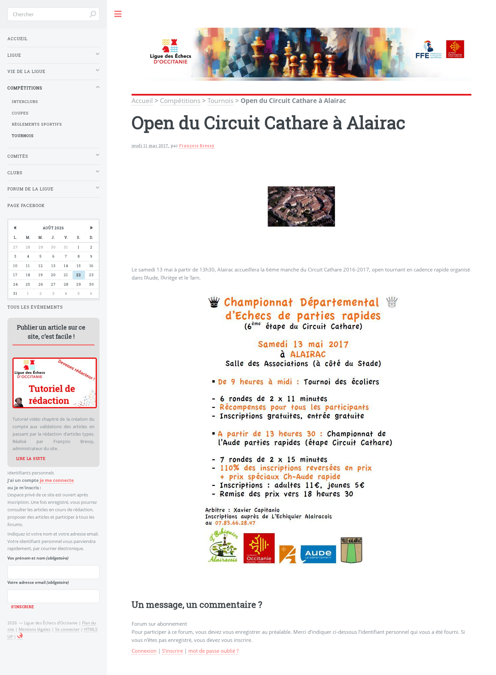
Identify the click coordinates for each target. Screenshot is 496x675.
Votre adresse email (38, 582)
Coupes (20, 113)
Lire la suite (31, 458)
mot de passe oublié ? (213, 650)
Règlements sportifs (37, 124)
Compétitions (180, 100)
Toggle (118, 14)
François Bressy (196, 145)
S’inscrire (172, 650)
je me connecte (57, 480)
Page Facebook (26, 205)
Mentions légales (35, 629)
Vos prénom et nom (37, 558)
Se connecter (67, 629)
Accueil (142, 100)
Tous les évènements (35, 307)
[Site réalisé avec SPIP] (20, 637)
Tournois (220, 100)
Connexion (144, 650)
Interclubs (25, 101)
